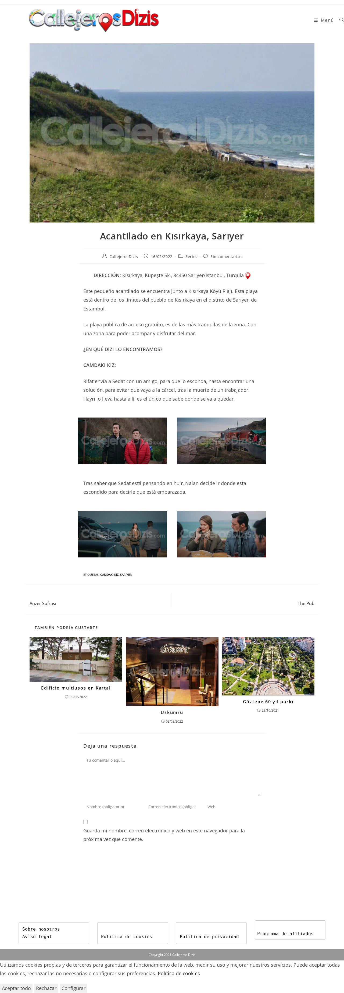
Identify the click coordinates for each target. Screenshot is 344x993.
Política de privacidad (209, 936)
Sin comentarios (226, 256)
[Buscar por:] (339, 20)
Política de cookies (126, 936)
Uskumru (172, 712)
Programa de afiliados (285, 933)
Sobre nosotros (41, 929)
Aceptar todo (16, 988)
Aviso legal (37, 936)
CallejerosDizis (123, 256)
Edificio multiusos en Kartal (76, 688)
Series (191, 256)
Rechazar (46, 988)
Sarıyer (126, 575)
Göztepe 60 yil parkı (268, 702)
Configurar (73, 988)
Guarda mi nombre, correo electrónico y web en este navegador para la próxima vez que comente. (164, 834)
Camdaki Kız (109, 575)
